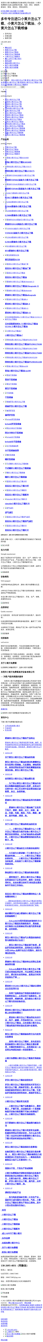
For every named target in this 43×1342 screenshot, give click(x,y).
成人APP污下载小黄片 (6, 137)
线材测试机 (19, 1309)
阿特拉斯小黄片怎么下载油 (15, 124)
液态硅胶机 (31, 1307)
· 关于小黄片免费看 (9, 1247)
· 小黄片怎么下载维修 (10, 1224)
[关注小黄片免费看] (12, 1334)
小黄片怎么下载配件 (12, 56)
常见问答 (8, 730)
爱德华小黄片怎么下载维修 (15, 128)
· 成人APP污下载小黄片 (11, 1233)
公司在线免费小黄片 (12, 726)
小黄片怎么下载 (11, 50)
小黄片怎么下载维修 (6, 98)
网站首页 (8, 48)
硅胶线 (37, 1305)
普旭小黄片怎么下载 (12, 110)
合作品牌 (8, 61)
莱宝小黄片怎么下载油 (13, 113)
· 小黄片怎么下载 (8, 1215)
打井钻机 (23, 1307)
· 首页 (3, 1210)
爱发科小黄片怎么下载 (13, 104)
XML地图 (12, 11)
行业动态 (8, 728)
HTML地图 (5, 11)
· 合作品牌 (5, 1238)
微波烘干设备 (29, 1309)
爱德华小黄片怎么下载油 (29, 82)
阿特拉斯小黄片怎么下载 (14, 108)
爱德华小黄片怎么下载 (11, 82)
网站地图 (27, 1303)
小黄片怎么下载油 (11, 52)
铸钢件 (32, 1305)
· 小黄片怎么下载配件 (10, 1229)
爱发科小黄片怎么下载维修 (15, 130)
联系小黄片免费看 (11, 67)
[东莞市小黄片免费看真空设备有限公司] (16, 13)
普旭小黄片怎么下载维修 (14, 132)
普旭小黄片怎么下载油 (13, 119)
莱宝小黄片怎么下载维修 (14, 126)
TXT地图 (20, 11)
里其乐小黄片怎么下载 (13, 106)
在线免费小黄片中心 (12, 63)
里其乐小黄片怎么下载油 (14, 121)
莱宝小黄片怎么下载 (18, 80)
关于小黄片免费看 (11, 65)
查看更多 (4, 709)
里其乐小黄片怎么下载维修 (15, 135)
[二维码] (8, 1332)
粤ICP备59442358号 (15, 1303)
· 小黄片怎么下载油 (9, 1219)
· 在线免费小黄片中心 (10, 1243)
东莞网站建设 (24, 1305)
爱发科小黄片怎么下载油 (14, 117)
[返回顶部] (9, 1336)
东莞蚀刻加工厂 (9, 1309)
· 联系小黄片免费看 (9, 1252)
